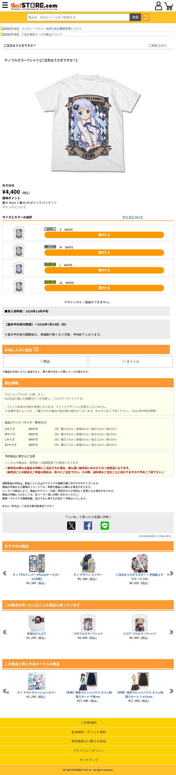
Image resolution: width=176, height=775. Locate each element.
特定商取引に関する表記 (89, 741)
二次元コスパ (157, 45)
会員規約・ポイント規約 (89, 732)
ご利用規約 (88, 722)
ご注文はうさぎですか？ (19, 45)
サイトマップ (88, 760)
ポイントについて (14, 207)
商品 (47, 361)
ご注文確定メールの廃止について (41, 34)
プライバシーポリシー (88, 750)
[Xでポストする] (71, 528)
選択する (104, 234)
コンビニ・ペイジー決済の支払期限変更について (51, 28)
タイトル (132, 361)
